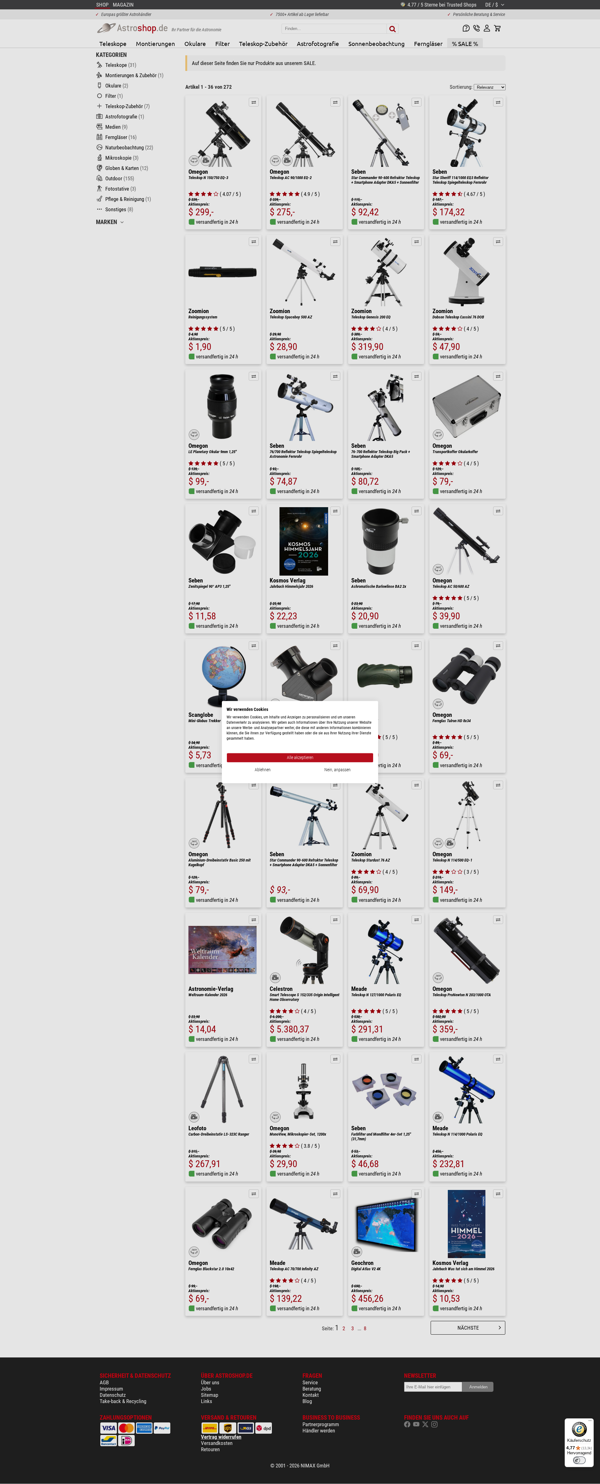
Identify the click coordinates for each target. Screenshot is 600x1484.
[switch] (579, 1460)
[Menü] (590, 1422)
